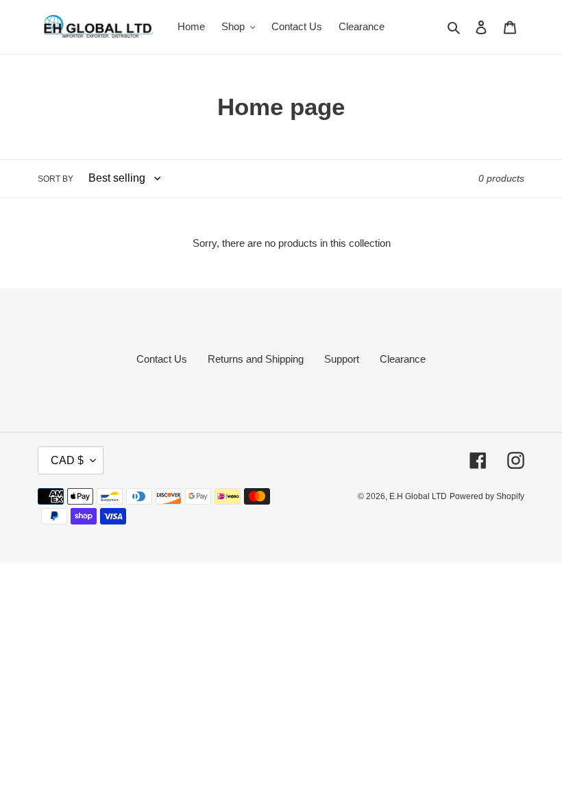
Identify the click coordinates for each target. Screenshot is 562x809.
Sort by (55, 179)
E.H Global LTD (418, 496)
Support (341, 359)
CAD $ (67, 460)
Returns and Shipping (256, 359)
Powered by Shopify (487, 496)
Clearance (403, 359)
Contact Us (161, 359)
